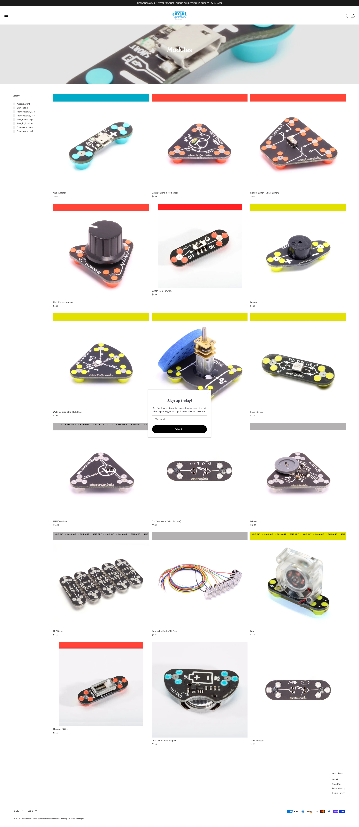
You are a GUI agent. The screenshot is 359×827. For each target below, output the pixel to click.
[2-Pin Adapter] (298, 690)
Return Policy (338, 793)
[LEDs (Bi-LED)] (298, 361)
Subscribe (179, 429)
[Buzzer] (298, 251)
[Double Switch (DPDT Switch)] (298, 142)
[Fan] (298, 580)
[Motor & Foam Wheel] (200, 361)
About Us (336, 784)
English (17, 811)
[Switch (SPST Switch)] (200, 246)
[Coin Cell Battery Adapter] (200, 690)
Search (335, 779)
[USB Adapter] (101, 142)
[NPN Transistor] (101, 471)
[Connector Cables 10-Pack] (200, 580)
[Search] (345, 16)
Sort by (16, 95)
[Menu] (6, 15)
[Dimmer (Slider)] (101, 684)
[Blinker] (298, 471)
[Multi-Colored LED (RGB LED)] (101, 361)
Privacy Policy (338, 788)
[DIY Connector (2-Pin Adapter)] (200, 471)
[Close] (207, 393)
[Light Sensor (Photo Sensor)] (200, 142)
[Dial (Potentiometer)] (101, 251)
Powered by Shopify (76, 818)
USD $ (30, 811)
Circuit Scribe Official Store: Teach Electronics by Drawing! (44, 818)
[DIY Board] (101, 580)
